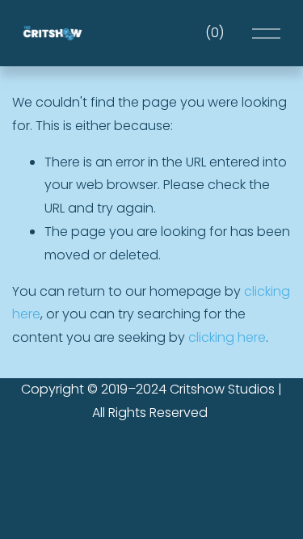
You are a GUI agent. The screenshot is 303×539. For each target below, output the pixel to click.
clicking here (227, 337)
